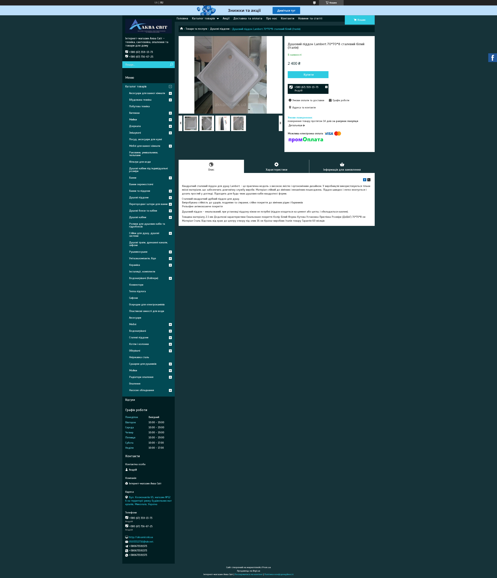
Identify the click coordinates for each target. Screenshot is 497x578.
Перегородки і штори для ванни (148, 204)
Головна (182, 18)
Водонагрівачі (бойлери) (143, 278)
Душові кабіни (137, 217)
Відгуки (130, 400)
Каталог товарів (203, 18)
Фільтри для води (140, 161)
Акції (226, 18)
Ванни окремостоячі (141, 184)
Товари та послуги (196, 28)
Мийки (133, 119)
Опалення (134, 383)
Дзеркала (135, 126)
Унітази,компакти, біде (142, 258)
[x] (368, 180)
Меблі (132, 324)
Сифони (133, 298)
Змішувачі (135, 132)
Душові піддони (219, 28)
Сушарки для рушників (142, 363)
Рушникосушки (138, 251)
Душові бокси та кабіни (143, 210)
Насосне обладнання (141, 390)
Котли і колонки (139, 344)
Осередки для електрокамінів (147, 304)
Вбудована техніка (140, 99)
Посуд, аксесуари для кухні (145, 139)
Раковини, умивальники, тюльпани (143, 154)
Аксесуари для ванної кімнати (147, 93)
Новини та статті (310, 18)
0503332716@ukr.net (141, 541)
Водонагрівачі (137, 331)
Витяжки (134, 113)
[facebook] (364, 180)
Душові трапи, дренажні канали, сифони (148, 244)
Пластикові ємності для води (146, 311)
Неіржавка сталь (139, 357)
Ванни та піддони (139, 191)
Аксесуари (135, 317)
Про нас (271, 18)
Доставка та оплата (247, 18)
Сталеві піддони (138, 337)
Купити (309, 75)
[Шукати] (171, 64)
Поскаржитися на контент (249, 574)
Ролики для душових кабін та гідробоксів (147, 225)
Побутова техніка (139, 106)
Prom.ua (266, 567)
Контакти (287, 18)
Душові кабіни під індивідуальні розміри (148, 170)
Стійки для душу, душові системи (144, 235)
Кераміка (134, 265)
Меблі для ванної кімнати (144, 146)
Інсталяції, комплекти (142, 271)
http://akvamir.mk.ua (141, 537)
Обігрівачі (134, 350)
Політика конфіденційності (279, 574)
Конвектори (136, 284)
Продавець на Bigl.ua (248, 570)
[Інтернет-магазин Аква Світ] (148, 26)
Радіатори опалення (141, 377)
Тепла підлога (137, 291)
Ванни (132, 177)
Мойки (133, 370)
